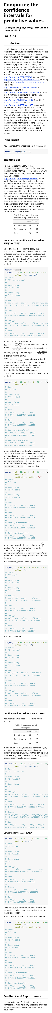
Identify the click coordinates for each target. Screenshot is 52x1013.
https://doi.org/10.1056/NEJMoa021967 (21, 178)
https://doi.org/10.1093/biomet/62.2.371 (21, 79)
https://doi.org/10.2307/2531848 (18, 77)
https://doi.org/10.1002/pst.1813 (29, 82)
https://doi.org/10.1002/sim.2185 (18, 100)
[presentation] (7, 243)
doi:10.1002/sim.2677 (13, 102)
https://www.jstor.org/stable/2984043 (20, 87)
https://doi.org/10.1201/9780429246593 (21, 92)
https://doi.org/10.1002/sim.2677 (18, 105)
